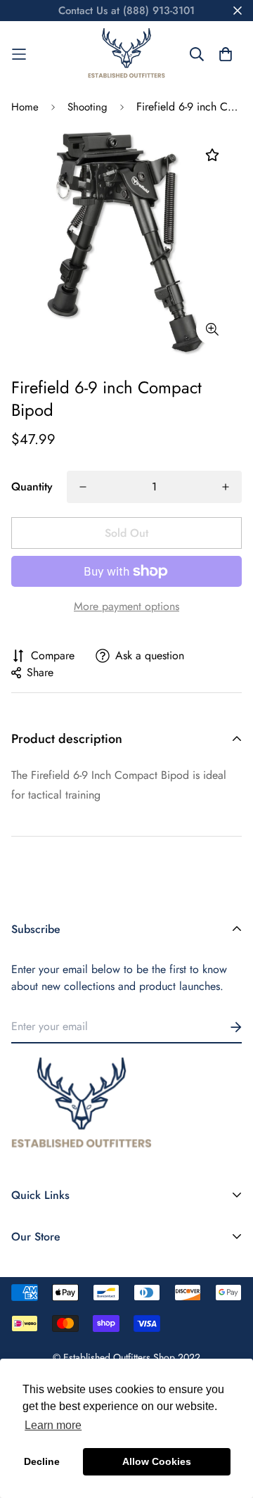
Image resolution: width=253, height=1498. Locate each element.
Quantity (32, 486)
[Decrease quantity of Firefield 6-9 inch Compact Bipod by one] (83, 487)
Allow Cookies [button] (156, 1461)
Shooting (87, 107)
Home (25, 107)
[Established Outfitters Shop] (126, 54)
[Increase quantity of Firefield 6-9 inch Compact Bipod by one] (225, 487)
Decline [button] (42, 1461)
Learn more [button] (53, 1425)
